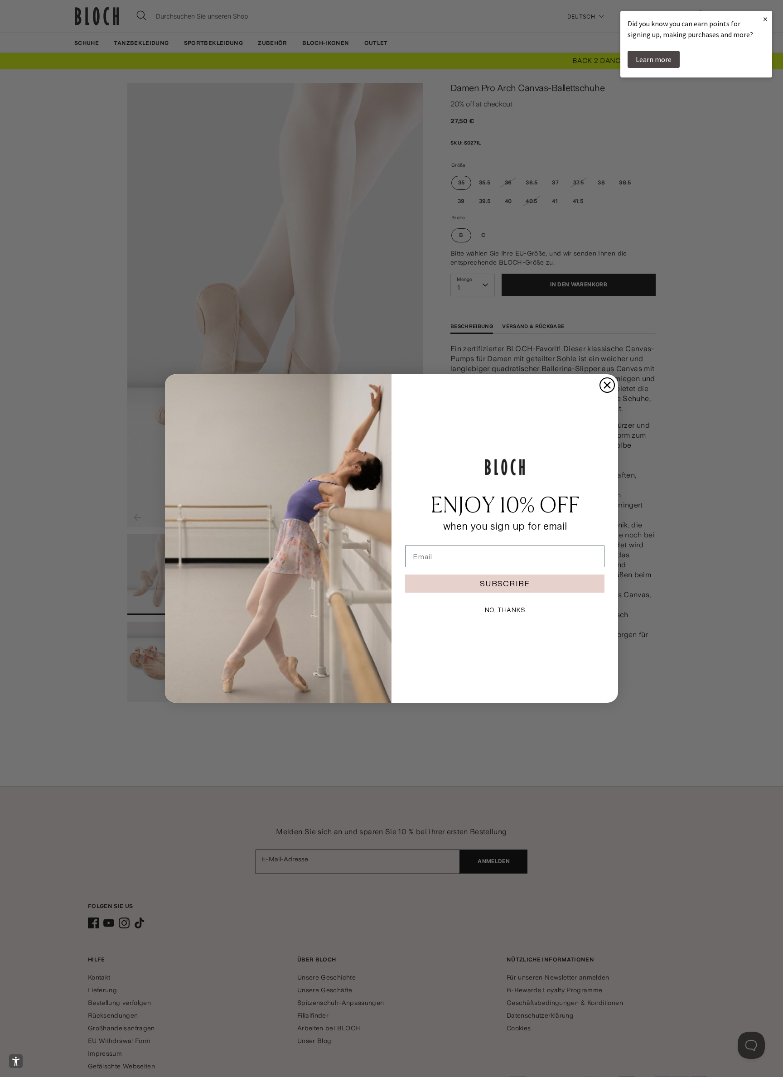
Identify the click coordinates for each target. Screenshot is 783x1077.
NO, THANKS (504, 609)
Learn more (654, 59)
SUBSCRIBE (505, 583)
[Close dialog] (607, 385)
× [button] (765, 18)
